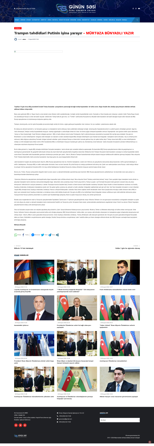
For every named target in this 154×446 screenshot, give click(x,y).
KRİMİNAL (99, 19)
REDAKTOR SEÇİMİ (64, 19)
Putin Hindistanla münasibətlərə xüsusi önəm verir (117, 289)
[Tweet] (44, 235)
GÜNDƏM (22, 19)
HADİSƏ (105, 19)
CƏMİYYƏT (44, 19)
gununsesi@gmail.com (65, 419)
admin (24, 39)
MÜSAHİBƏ (73, 19)
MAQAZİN (118, 19)
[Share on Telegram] (51, 235)
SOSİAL (79, 19)
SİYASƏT (28, 19)
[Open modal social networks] (57, 235)
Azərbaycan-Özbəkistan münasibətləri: (113, 361)
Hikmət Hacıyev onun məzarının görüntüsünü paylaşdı (119, 396)
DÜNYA (49, 19)
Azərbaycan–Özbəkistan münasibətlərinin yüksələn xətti (34, 396)
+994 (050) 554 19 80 (65, 416)
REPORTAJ (55, 19)
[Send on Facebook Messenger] (35, 235)
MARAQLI (124, 19)
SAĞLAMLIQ (112, 19)
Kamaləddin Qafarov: (21, 325)
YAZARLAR (93, 19)
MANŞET (17, 19)
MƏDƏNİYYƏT (86, 19)
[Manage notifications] (149, 442)
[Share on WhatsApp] (17, 235)
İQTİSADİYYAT (36, 19)
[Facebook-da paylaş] (25, 235)
